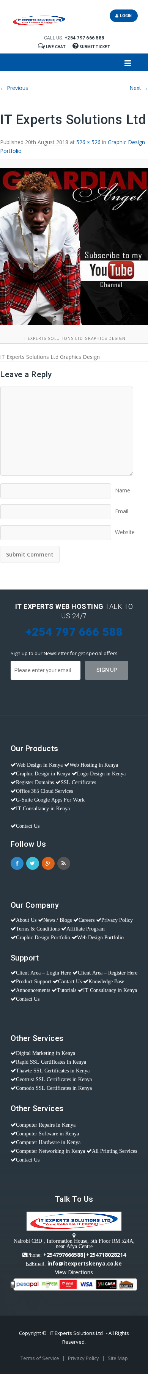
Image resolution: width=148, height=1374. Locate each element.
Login (125, 16)
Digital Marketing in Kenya (45, 1053)
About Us (26, 920)
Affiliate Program (85, 928)
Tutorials (66, 990)
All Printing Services (114, 1151)
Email (121, 509)
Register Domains (35, 782)
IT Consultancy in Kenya (43, 808)
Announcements (33, 990)
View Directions (74, 1272)
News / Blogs (57, 920)
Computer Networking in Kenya (50, 1151)
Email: (38, 1263)
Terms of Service (40, 1358)
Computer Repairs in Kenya (46, 1124)
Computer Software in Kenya (47, 1133)
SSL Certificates (78, 782)
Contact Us (27, 825)
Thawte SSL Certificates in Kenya (53, 1070)
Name (122, 488)
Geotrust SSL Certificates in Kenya (54, 1079)
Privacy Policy (117, 920)
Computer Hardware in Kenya (48, 1142)
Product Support (33, 981)
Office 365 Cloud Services (44, 791)
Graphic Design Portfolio (43, 937)
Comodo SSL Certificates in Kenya (54, 1088)
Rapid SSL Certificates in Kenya (51, 1061)
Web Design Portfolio (100, 937)
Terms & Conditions (38, 928)
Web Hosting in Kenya (93, 764)
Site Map (118, 1358)
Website (125, 529)
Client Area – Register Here (107, 972)
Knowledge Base (106, 981)
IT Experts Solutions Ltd (76, 1333)
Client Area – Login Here (43, 972)
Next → (138, 87)
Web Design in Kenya (39, 764)
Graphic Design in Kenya (43, 773)
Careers (86, 920)
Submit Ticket (94, 47)
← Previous (14, 87)
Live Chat (55, 47)
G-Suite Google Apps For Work (50, 799)
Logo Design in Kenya (101, 773)
